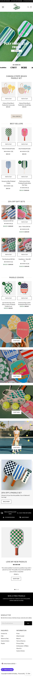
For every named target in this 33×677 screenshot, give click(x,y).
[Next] (30, 296)
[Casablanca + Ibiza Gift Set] (24, 245)
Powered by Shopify (23, 673)
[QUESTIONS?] (20, 517)
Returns (18, 638)
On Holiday (14, 673)
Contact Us (4, 633)
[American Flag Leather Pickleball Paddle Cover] (24, 288)
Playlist (3, 643)
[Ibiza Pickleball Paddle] (24, 134)
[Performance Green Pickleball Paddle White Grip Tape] (24, 167)
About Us (18, 648)
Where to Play (5, 638)
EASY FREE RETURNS (25, 513)
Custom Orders (5, 641)
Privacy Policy (20, 643)
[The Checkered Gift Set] (8, 245)
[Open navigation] (4, 7)
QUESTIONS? (25, 517)
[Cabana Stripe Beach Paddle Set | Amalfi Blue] (24, 89)
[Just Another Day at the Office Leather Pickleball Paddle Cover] (8, 288)
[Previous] (3, 296)
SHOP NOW (16, 340)
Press (17, 633)
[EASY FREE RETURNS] (17, 513)
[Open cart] (31, 7)
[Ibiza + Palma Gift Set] (24, 212)
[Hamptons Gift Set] (8, 212)
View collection (16, 116)
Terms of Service (20, 641)
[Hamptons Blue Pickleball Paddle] (8, 167)
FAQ (2, 636)
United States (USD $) (9, 663)
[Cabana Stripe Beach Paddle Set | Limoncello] (8, 89)
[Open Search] (28, 7)
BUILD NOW (6, 501)
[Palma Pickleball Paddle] (8, 134)
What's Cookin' (20, 636)
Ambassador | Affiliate (22, 646)
